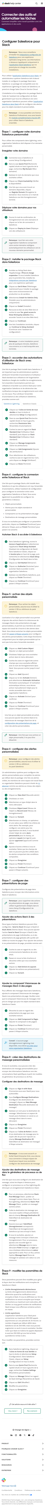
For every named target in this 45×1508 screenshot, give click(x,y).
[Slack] (21, 1481)
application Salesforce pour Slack (26, 76)
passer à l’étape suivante (18, 634)
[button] (12, 1411)
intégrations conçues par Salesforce (23, 280)
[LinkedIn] (11, 1435)
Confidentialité (7, 1490)
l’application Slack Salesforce (20, 65)
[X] (25, 1435)
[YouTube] (29, 1435)
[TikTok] (33, 1435)
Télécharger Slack (8, 1486)
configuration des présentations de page (20, 723)
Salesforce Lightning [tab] (11, 404)
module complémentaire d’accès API (26, 118)
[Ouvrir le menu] (42, 3)
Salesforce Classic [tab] (29, 404)
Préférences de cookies (33, 1490)
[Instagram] (16, 1435)
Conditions (18, 1490)
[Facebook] (20, 1435)
